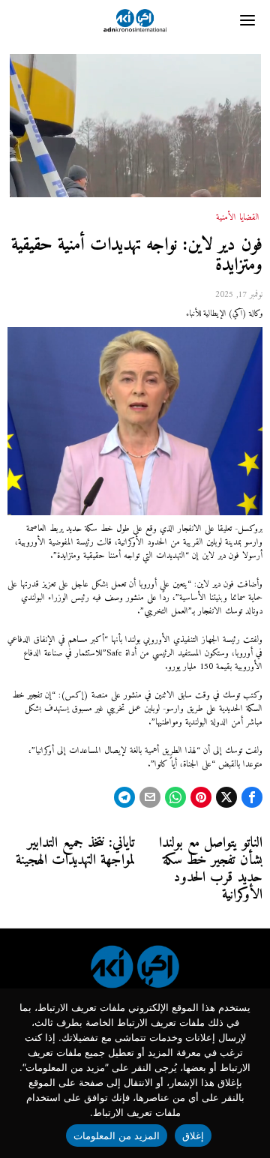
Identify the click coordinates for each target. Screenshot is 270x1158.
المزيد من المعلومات (117, 1136)
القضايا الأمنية (238, 218)
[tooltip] (252, 797)
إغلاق (193, 1136)
